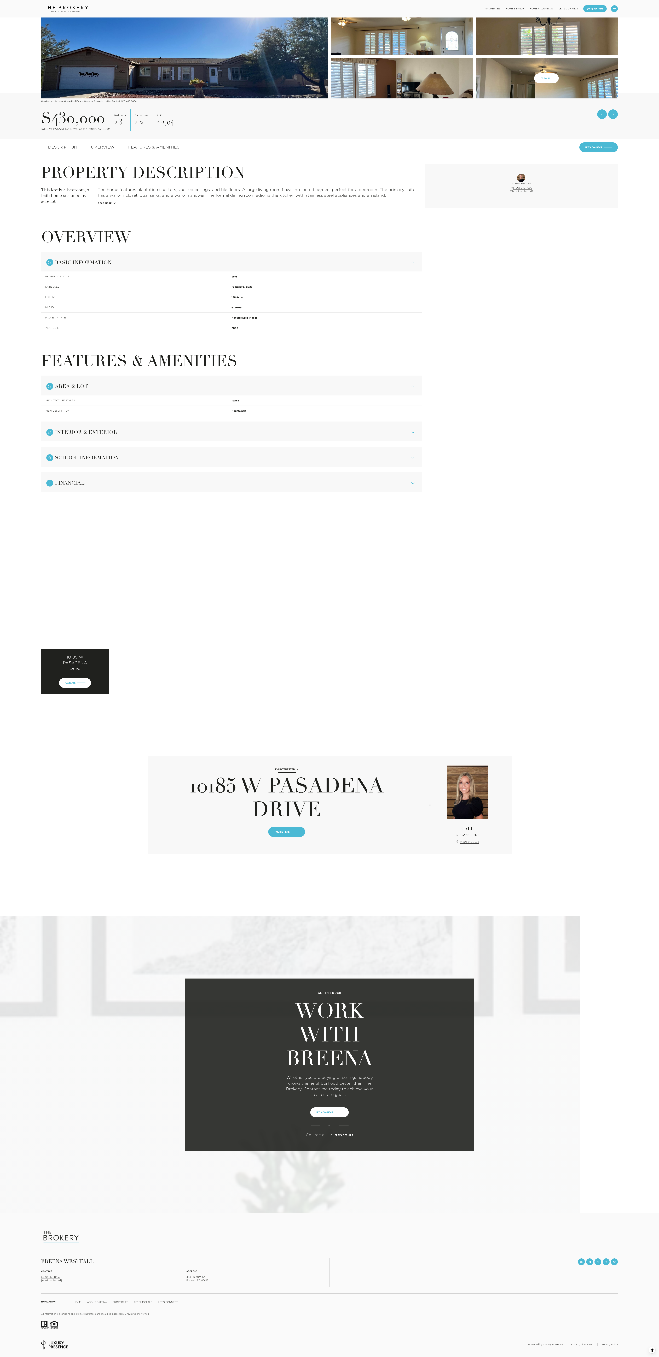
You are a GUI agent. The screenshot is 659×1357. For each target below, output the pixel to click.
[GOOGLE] (614, 1261)
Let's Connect (568, 9)
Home (77, 1302)
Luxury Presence (553, 1344)
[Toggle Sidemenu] (614, 8)
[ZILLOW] (589, 1261)
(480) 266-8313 (595, 9)
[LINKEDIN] (581, 1261)
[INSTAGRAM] (597, 1261)
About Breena (97, 1302)
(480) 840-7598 (522, 188)
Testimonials (143, 1302)
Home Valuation (541, 9)
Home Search (515, 9)
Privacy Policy (610, 1344)
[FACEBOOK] (606, 1261)
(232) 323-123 (344, 1135)
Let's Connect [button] (168, 1302)
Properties (492, 9)
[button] (598, 147)
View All (546, 78)
